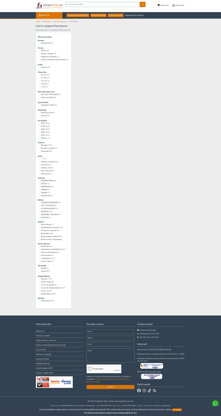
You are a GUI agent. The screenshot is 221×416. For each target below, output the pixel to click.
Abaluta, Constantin (49, 162)
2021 (45, 135)
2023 (45, 129)
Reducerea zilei (48, 113)
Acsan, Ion (46, 165)
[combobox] (102, 4)
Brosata (46, 145)
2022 (45, 132)
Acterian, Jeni (47, 168)
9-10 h (45, 84)
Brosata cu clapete (49, 148)
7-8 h (44, 87)
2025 (45, 123)
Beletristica (47, 21)
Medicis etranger (48, 54)
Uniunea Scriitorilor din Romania (54, 60)
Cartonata (46, 151)
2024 (45, 126)
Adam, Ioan (46, 174)
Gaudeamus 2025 (49, 105)
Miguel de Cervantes (50, 57)
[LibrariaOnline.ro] (49, 5)
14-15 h (45, 81)
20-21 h (45, 75)
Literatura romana (60, 21)
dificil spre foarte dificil (51, 94)
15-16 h (45, 78)
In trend (45, 116)
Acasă (38, 21)
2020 (45, 138)
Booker (45, 51)
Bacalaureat (47, 43)
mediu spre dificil (48, 97)
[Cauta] (142, 4)
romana (45, 67)
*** (44, 159)
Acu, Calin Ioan (48, 171)
